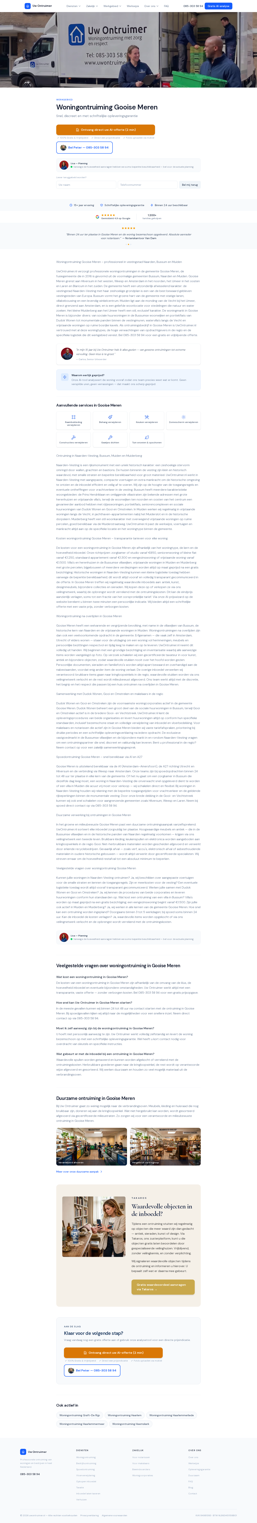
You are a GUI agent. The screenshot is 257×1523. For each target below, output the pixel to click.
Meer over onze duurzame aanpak (77, 1171)
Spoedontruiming (85, 1469)
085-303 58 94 (193, 6)
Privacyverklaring (89, 1515)
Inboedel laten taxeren (88, 1493)
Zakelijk (90, 6)
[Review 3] (130, 244)
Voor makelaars (140, 1463)
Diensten (72, 6)
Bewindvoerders (141, 1469)
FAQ (166, 6)
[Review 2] (128, 244)
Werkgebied (110, 6)
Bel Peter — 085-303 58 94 (88, 147)
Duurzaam (193, 1475)
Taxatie (80, 1487)
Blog (190, 1487)
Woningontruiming (86, 1457)
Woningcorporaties (142, 1475)
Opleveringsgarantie (199, 1469)
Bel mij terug (190, 184)
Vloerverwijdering (85, 1475)
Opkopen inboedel (86, 1481)
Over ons (149, 6)
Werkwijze (133, 6)
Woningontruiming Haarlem (124, 1415)
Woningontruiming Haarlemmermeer (81, 1424)
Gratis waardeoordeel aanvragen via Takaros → (161, 1287)
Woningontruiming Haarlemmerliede (171, 1415)
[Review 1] (126, 244)
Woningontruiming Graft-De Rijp (79, 1415)
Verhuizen (81, 1499)
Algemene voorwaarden (114, 1515)
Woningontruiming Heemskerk (130, 1424)
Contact (192, 1493)
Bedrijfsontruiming (86, 1463)
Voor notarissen (141, 1457)
